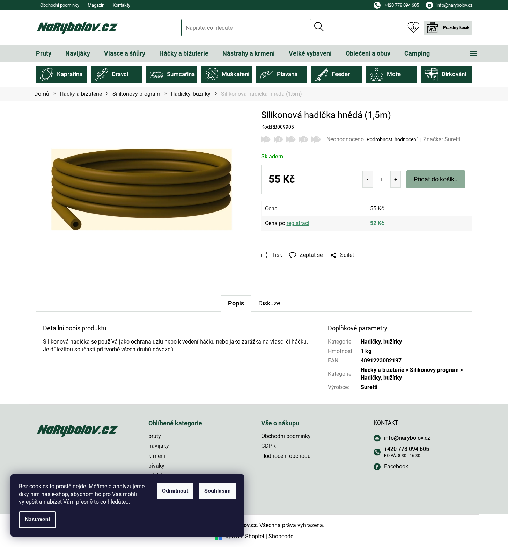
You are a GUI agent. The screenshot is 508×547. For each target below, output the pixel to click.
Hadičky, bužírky (381, 341)
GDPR (268, 445)
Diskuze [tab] (269, 303)
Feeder (341, 74)
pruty (154, 436)
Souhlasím (217, 491)
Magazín (96, 5)
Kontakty (121, 5)
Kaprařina (69, 74)
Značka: (442, 139)
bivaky (156, 465)
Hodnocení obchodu (286, 456)
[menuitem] (43, 53)
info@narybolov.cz (407, 437)
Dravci (120, 74)
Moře (394, 74)
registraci (298, 223)
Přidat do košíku (436, 179)
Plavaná (287, 74)
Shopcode (280, 536)
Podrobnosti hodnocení (392, 139)
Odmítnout (175, 491)
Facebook (396, 466)
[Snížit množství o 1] (367, 179)
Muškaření (235, 74)
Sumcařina (181, 74)
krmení (156, 456)
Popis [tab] (236, 303)
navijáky (158, 445)
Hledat (319, 27)
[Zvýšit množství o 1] (395, 179)
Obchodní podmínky (59, 5)
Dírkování (454, 74)
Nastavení (37, 519)
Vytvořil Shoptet (244, 536)
